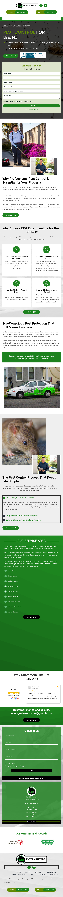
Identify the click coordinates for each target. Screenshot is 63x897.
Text (22, 766)
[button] (31, 498)
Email (16, 766)
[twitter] (34, 867)
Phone (9, 766)
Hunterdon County (13, 591)
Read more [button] (31, 701)
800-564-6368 (31, 821)
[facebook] (29, 867)
